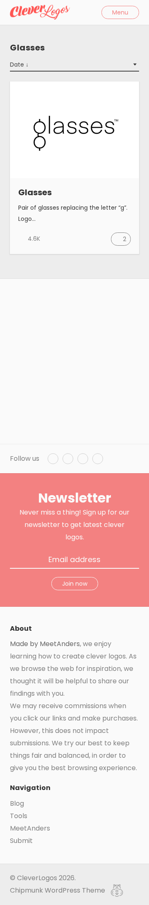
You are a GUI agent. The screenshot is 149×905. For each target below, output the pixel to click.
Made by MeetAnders (45, 644)
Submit (21, 840)
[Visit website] (126, 192)
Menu (120, 12)
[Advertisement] (74, 361)
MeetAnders (30, 828)
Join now (74, 583)
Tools (18, 816)
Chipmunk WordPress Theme (58, 890)
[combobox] (74, 65)
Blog (17, 803)
